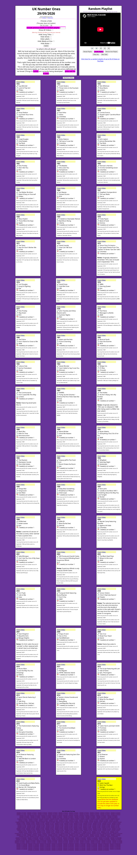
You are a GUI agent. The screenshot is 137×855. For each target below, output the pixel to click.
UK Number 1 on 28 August (34, 836)
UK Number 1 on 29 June (69, 830)
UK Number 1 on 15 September (33, 838)
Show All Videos (45, 30)
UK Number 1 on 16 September (44, 838)
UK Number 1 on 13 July (96, 831)
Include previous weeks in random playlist (43, 28)
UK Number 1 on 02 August (76, 833)
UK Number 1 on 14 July (105, 831)
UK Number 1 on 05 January (63, 812)
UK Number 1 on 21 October (117, 841)
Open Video (20, 82)
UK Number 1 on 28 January (94, 814)
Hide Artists (45, 37)
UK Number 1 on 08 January (94, 812)
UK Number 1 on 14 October (41, 841)
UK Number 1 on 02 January (32, 812)
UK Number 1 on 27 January (84, 814)
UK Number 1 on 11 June (106, 828)
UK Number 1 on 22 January (32, 814)
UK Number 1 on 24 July (96, 832)
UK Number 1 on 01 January (21, 812)
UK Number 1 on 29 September (92, 839)
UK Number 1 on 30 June (78, 830)
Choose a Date (46, 21)
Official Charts (50, 17)
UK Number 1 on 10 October (106, 840)
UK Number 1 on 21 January (21, 814)
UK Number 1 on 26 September (57, 839)
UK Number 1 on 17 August (21, 835)
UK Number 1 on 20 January (115, 813)
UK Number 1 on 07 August (21, 834)
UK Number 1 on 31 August (66, 836)
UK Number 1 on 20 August (53, 835)
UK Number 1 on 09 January (105, 812)
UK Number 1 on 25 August (105, 835)
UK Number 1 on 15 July (114, 831)
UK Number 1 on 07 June (68, 828)
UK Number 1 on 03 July (106, 830)
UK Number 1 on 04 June (40, 828)
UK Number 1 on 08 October (85, 840)
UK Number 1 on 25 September (45, 839)
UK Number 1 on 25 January (63, 814)
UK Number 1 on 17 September (56, 838)
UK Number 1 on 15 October (52, 841)
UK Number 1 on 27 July (19, 833)
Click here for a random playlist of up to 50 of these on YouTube (100, 60)
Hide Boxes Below (68, 78)
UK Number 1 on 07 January (84, 812)
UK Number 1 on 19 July (50, 832)
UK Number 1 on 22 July (77, 832)
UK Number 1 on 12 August (74, 834)
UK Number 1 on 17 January (84, 813)
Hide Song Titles (45, 34)
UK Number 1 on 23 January (42, 814)
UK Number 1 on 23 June (116, 829)
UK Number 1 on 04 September (112, 836)
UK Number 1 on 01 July (88, 830)
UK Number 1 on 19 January (105, 813)
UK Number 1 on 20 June (87, 829)
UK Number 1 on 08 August (32, 834)
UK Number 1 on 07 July (41, 831)
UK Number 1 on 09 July (59, 831)
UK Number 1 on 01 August (65, 833)
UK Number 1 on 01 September (76, 836)
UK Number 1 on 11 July (77, 831)
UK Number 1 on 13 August (84, 834)
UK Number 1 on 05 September (21, 837)
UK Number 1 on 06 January (74, 812)
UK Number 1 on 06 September (33, 837)
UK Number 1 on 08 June (78, 828)
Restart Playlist (88, 51)
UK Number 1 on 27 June (50, 830)
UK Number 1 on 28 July (28, 833)
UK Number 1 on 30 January (115, 814)
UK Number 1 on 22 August (74, 835)
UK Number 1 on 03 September (100, 836)
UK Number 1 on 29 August (45, 836)
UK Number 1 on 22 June (106, 829)
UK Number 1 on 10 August (53, 834)
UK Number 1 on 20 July (59, 832)
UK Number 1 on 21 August (63, 835)
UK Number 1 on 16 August (115, 834)
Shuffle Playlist (99, 51)
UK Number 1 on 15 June (40, 829)
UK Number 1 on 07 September (44, 837)
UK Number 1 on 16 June (49, 829)
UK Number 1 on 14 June (30, 829)
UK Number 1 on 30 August (55, 836)
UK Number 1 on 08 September (56, 837)
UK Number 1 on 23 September (21, 839)
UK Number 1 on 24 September (33, 839)
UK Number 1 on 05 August (107, 833)
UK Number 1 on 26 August (115, 835)
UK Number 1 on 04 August (96, 833)
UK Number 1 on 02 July (97, 830)
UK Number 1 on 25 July (105, 832)
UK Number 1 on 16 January (74, 813)
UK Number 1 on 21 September (104, 838)
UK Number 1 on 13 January (42, 813)
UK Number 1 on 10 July (68, 831)
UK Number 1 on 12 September (104, 837)
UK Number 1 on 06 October (63, 840)
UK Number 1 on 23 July (87, 832)
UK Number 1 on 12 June (116, 828)
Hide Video (104, 54)
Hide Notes (45, 43)
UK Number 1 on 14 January (53, 813)
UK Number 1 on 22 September (115, 838)
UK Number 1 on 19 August (42, 835)
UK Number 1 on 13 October (31, 841)
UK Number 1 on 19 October (95, 841)
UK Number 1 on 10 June (97, 828)
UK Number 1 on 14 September (21, 838)
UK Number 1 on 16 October (63, 841)
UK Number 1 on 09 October (95, 840)
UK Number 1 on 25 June (31, 830)
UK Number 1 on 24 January (53, 814)
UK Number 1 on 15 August (105, 834)
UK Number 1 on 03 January (42, 812)
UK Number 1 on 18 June (68, 829)
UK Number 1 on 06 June (59, 828)
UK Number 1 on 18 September (68, 838)
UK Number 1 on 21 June (97, 829)
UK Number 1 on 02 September (88, 836)
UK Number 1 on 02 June (21, 828)
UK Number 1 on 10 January (115, 812)
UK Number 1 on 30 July (46, 833)
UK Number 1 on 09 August (42, 834)
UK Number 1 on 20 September (92, 838)
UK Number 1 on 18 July (41, 832)
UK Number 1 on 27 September (69, 839)
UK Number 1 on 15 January (63, 813)
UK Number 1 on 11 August (63, 834)
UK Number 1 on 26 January (74, 814)
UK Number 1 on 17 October (74, 841)
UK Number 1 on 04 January (53, 812)
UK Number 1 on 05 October (52, 840)
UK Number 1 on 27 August (24, 836)
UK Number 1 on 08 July (50, 831)
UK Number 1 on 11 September (92, 837)
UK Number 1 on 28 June (59, 830)
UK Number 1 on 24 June (21, 830)
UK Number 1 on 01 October (116, 839)
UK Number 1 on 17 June (59, 829)
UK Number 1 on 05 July (23, 831)
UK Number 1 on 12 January (32, 813)
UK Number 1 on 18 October (85, 841)
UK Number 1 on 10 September (80, 837)
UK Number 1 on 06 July (32, 831)
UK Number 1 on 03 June (30, 828)
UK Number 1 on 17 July (32, 832)
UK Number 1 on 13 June (21, 829)
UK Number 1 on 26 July (114, 832)
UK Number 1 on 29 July (37, 833)
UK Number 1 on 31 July (55, 833)
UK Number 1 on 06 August (117, 833)
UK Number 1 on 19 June (78, 829)
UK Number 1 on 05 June (49, 828)
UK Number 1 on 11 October (117, 840)
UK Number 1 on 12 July (87, 831)
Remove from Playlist (111, 51)
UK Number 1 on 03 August (86, 833)
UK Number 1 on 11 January (21, 813)
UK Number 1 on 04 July (115, 830)
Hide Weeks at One (45, 41)
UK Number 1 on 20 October (106, 841)
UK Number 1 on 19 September (80, 838)
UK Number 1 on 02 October (20, 840)
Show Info (96, 54)
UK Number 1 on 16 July (23, 832)
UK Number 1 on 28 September (80, 839)
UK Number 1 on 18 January (94, 813)
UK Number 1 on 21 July (68, 832)
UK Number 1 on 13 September (115, 837)
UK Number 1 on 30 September (104, 839)
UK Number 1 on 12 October (20, 841)
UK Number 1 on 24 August (94, 835)
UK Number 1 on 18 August (32, 835)
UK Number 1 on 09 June (87, 828)
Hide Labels (44, 39)
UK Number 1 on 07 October (74, 840)
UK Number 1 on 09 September (68, 837)
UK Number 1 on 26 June (40, 830)
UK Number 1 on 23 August (84, 835)
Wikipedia (44, 17)
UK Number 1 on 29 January (105, 814)
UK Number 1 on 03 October (31, 840)
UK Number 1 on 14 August (94, 834)
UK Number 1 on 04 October (41, 840)
